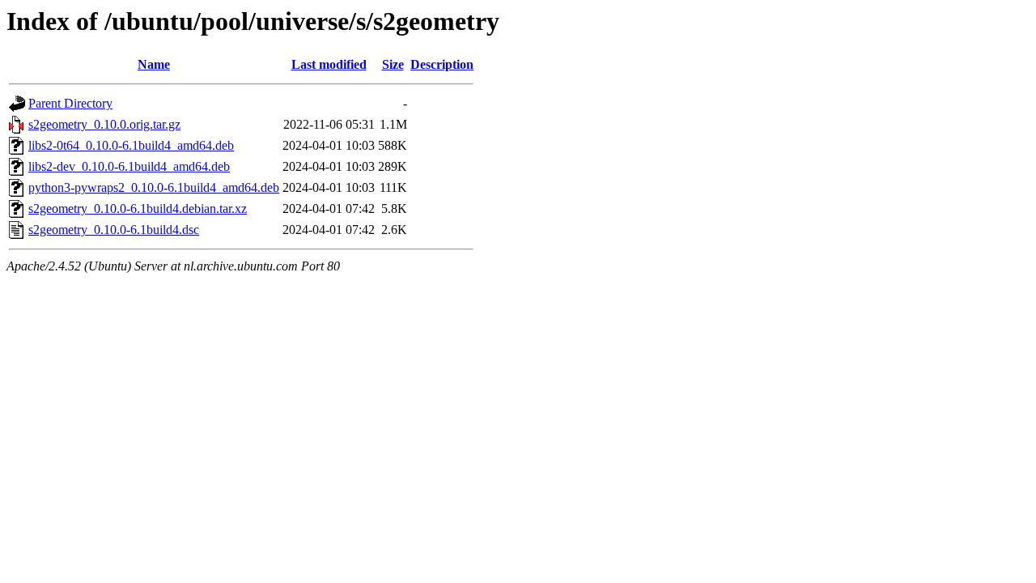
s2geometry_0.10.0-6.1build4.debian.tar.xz (137, 208)
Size (393, 64)
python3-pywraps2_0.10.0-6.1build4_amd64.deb (153, 187)
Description (441, 64)
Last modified (329, 64)
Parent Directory (70, 103)
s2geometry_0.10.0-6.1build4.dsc (113, 229)
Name (154, 64)
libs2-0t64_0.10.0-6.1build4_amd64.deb (131, 145)
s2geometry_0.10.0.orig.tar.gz (104, 124)
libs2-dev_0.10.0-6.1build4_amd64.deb (129, 166)
